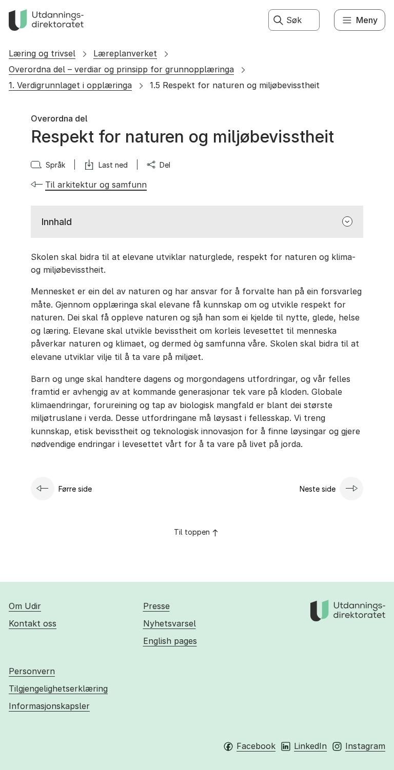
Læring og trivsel (42, 53)
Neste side (318, 488)
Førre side (75, 488)
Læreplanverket (125, 53)
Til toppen (192, 532)
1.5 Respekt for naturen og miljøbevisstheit (235, 85)
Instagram (365, 746)
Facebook (256, 746)
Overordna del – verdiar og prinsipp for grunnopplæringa (121, 69)
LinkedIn (310, 746)
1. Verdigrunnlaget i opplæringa (70, 85)
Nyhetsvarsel (169, 623)
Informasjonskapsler (49, 706)
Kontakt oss (32, 623)
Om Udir (25, 606)
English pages (170, 641)
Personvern (32, 671)
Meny (367, 20)
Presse (156, 606)
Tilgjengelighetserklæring (58, 688)
